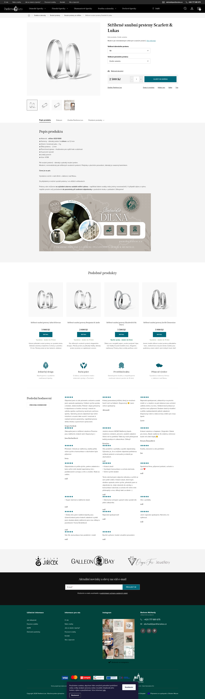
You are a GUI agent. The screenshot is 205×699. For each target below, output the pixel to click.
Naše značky (16, 2)
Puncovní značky (50, 2)
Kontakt (62, 2)
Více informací (151, 41)
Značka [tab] (75, 120)
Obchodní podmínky (33, 632)
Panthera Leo (143, 630)
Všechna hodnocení (38, 405)
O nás (6, 2)
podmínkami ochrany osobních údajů (114, 593)
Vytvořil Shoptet (140, 693)
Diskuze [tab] (59, 120)
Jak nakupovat (31, 620)
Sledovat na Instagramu (120, 662)
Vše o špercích (74, 2)
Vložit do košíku (160, 79)
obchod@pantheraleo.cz (155, 623)
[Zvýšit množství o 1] (141, 79)
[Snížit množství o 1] (132, 79)
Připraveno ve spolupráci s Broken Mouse (164, 693)
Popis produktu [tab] (45, 120)
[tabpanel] (46, 317)
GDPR (29, 628)
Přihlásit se (131, 587)
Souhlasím (129, 687)
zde (104, 690)
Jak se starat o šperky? (32, 2)
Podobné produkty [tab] (95, 120)
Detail (45, 334)
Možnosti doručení (117, 71)
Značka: (115, 87)
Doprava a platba (32, 624)
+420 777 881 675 (152, 619)
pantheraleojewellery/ (149, 630)
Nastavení (75, 695)
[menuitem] (37, 8)
